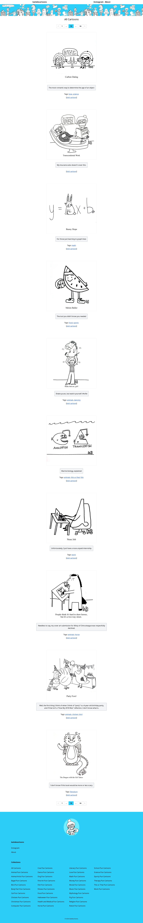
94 (80, 26)
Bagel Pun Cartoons (19, 881)
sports (76, 323)
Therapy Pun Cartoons (103, 881)
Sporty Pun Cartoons (102, 876)
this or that (75, 477)
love (70, 94)
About (13, 852)
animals (70, 400)
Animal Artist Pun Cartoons (22, 876)
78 (71, 26)
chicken (75, 714)
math (74, 245)
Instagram (15, 848)
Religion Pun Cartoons (78, 901)
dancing (77, 400)
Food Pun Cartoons (45, 893)
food (71, 323)
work (74, 555)
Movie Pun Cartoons (77, 885)
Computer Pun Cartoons (21, 906)
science (76, 94)
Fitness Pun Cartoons (46, 889)
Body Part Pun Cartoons (20, 889)
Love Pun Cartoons (76, 872)
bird (80, 714)
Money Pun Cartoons (77, 881)
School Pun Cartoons (102, 868)
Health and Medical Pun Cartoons (51, 901)
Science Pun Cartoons (102, 872)
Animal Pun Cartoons (19, 872)
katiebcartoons (40, 2)
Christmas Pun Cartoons (21, 901)
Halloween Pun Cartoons (47, 897)
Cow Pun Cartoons (45, 868)
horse (77, 634)
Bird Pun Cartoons (18, 885)
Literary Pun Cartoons (78, 868)
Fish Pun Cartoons (45, 885)
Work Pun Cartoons (102, 889)
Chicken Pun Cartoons (20, 897)
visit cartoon (71, 97)
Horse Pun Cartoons (46, 906)
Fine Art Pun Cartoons (46, 881)
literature (73, 792)
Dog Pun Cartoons (45, 876)
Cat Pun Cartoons (18, 893)
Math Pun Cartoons (77, 876)
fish (82, 477)
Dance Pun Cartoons (46, 872)
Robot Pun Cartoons (77, 906)
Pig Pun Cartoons (76, 897)
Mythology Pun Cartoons (79, 893)
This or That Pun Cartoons (104, 885)
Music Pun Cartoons (77, 889)
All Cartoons (16, 868)
